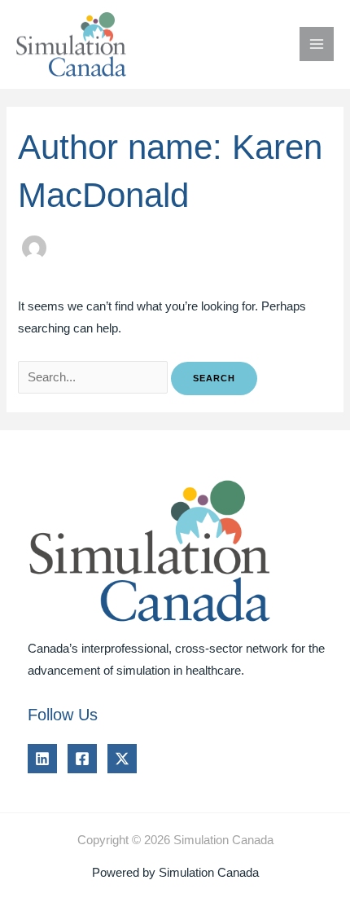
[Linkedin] (42, 758)
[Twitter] (122, 758)
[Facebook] (82, 758)
